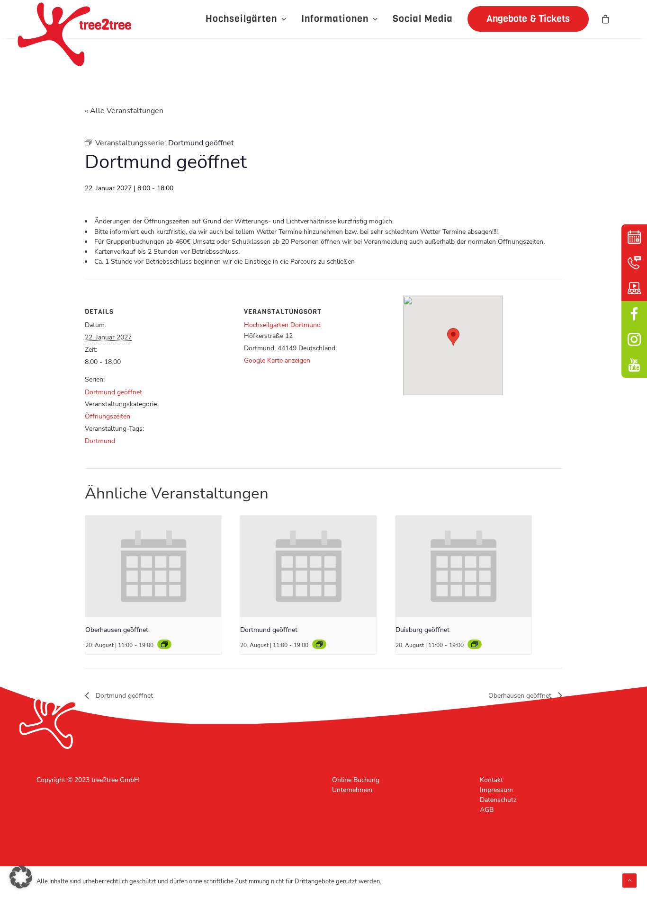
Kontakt (491, 779)
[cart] (606, 19)
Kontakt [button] (634, 263)
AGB (487, 809)
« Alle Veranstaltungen (124, 111)
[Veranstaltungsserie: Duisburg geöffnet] (474, 644)
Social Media (423, 18)
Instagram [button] (634, 339)
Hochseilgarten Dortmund (282, 324)
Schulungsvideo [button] (634, 288)
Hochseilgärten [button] (241, 18)
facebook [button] (634, 314)
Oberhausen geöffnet (116, 629)
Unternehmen (352, 789)
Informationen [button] (334, 18)
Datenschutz (498, 799)
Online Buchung (355, 779)
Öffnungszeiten (107, 416)
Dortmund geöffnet (113, 392)
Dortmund (100, 440)
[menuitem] (246, 19)
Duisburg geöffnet (422, 629)
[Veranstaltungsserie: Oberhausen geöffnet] (164, 644)
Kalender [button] (634, 237)
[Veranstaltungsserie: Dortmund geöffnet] (319, 644)
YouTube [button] (634, 365)
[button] (525, 19)
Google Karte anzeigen (277, 360)
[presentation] (153, 567)
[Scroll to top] (629, 880)
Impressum (496, 789)
